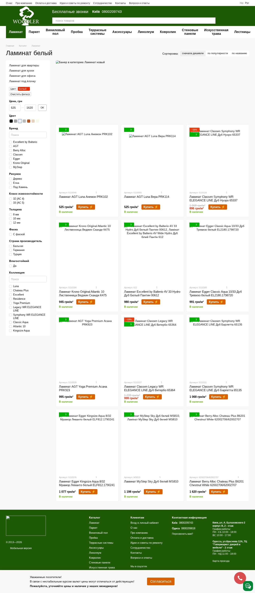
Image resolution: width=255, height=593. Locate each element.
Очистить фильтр (20, 94)
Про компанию (24, 3)
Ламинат (16, 32)
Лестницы (242, 32)
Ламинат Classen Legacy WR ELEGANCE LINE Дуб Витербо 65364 (149, 388)
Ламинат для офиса (22, 75)
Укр (241, 3)
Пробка (77, 32)
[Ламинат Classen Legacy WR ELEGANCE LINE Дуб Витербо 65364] (152, 347)
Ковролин (168, 32)
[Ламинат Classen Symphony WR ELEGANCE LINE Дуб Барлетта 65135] (217, 347)
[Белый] (20, 121)
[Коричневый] (29, 121)
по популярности (218, 53)
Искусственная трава (216, 31)
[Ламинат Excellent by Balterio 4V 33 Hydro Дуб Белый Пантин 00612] (152, 253)
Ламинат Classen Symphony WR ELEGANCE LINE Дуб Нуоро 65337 (213, 198)
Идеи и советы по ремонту (75, 3)
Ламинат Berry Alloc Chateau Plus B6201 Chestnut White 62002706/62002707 (216, 483)
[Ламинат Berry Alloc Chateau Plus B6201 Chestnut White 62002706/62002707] (217, 442)
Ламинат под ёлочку (22, 81)
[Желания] (225, 16)
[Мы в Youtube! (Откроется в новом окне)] (160, 3)
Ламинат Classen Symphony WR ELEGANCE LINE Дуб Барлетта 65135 (215, 388)
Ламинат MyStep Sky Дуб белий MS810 (151, 481)
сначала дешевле (193, 53)
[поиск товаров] (212, 20)
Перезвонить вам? (182, 533)
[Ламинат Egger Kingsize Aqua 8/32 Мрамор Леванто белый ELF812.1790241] (87, 442)
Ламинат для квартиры (24, 65)
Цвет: (13, 88)
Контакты (120, 3)
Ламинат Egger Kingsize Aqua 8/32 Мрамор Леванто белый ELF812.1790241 (87, 483)
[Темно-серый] (16, 121)
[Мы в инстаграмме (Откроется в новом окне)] (164, 3)
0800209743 (107, 11)
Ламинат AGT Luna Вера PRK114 (146, 196)
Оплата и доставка (46, 3)
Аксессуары (122, 32)
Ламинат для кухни (21, 70)
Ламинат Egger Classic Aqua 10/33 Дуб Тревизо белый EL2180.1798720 (215, 293)
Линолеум (146, 32)
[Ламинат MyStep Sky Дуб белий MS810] (152, 442)
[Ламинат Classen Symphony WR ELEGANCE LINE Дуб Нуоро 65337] (217, 158)
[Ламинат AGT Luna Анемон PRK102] (87, 158)
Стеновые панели (190, 31)
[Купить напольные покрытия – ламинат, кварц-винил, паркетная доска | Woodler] (26, 525)
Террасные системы (97, 31)
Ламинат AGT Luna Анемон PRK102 (83, 196)
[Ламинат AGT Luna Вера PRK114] (152, 158)
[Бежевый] (37, 121)
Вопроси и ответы (139, 3)
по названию (239, 53)
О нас (9, 3)
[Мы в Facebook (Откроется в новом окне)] (155, 3)
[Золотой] (33, 121)
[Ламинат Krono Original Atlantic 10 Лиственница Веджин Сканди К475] (87, 253)
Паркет (34, 32)
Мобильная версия (21, 548)
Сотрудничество (102, 3)
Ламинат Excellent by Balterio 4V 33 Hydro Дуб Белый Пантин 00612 (152, 293)
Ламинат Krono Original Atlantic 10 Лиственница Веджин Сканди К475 (83, 293)
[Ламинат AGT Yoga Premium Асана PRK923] (87, 347)
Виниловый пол (55, 31)
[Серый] (24, 121)
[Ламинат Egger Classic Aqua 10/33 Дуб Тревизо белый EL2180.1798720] (217, 253)
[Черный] (11, 121)
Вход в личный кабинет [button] (144, 522)
